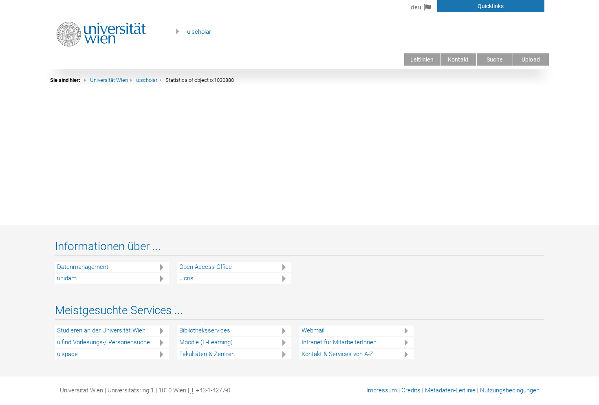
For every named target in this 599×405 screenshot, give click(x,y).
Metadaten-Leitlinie (450, 390)
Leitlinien (421, 59)
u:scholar (199, 31)
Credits (411, 390)
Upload (531, 59)
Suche (494, 59)
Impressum (381, 390)
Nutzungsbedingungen (510, 390)
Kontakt (458, 59)
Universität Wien (109, 80)
